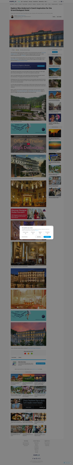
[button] (24, 236)
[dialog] (36, 232)
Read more (36, 230)
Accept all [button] (47, 236)
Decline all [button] (39, 236)
